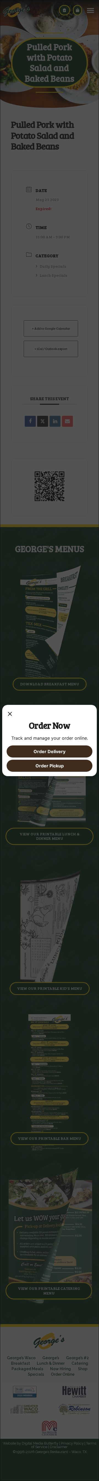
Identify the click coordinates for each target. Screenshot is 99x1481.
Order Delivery (49, 751)
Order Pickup (49, 765)
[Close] (9, 714)
